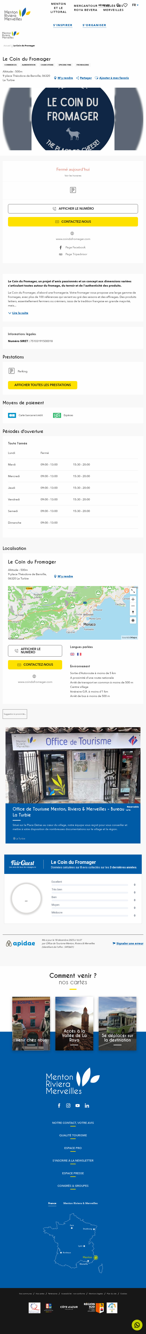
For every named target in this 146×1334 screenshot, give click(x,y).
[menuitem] (17, 14)
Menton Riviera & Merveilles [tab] (80, 1203)
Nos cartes (40, 1293)
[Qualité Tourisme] (34, 1308)
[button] (118, 5)
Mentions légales (96, 1293)
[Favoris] (125, 5)
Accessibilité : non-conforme (73, 1293)
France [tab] (52, 1203)
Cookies (123, 1293)
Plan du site (111, 1293)
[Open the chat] (137, 1325)
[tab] (15, 714)
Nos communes (25, 1293)
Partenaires (52, 1293)
